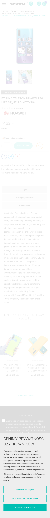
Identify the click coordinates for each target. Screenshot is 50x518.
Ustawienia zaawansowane (25, 498)
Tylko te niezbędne (25, 490)
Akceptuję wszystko (25, 507)
